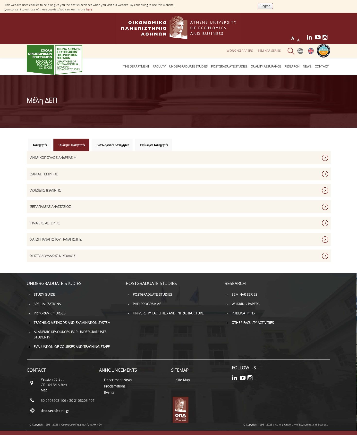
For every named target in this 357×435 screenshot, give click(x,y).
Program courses (50, 313)
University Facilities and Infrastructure (168, 313)
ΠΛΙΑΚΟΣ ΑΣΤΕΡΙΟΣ (45, 223)
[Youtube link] (319, 38)
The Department (136, 66)
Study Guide (44, 294)
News (307, 66)
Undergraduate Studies (188, 66)
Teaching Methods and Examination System (72, 322)
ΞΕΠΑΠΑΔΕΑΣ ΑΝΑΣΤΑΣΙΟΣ (50, 206)
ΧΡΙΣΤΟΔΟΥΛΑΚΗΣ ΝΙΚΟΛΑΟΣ (53, 255)
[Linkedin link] (311, 38)
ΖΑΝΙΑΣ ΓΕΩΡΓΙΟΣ (44, 174)
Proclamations (115, 386)
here (89, 9)
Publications (243, 313)
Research (291, 66)
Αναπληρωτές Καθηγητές (113, 145)
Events (109, 392)
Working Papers (240, 50)
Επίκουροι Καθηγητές (154, 145)
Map (44, 390)
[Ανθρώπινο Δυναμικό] (300, 53)
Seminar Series (269, 50)
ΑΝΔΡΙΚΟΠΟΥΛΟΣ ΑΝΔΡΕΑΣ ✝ (53, 157)
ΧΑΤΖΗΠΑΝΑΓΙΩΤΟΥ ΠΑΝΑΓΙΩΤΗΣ (56, 239)
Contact (322, 66)
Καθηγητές (40, 145)
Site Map (183, 379)
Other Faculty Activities (253, 322)
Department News (118, 379)
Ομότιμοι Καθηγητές (74, 145)
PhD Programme (147, 303)
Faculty (159, 66)
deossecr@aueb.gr (55, 410)
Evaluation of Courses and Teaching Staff (72, 346)
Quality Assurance (266, 66)
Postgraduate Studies (229, 66)
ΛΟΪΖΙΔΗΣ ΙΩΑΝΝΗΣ (45, 190)
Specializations (47, 303)
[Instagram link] (326, 38)
